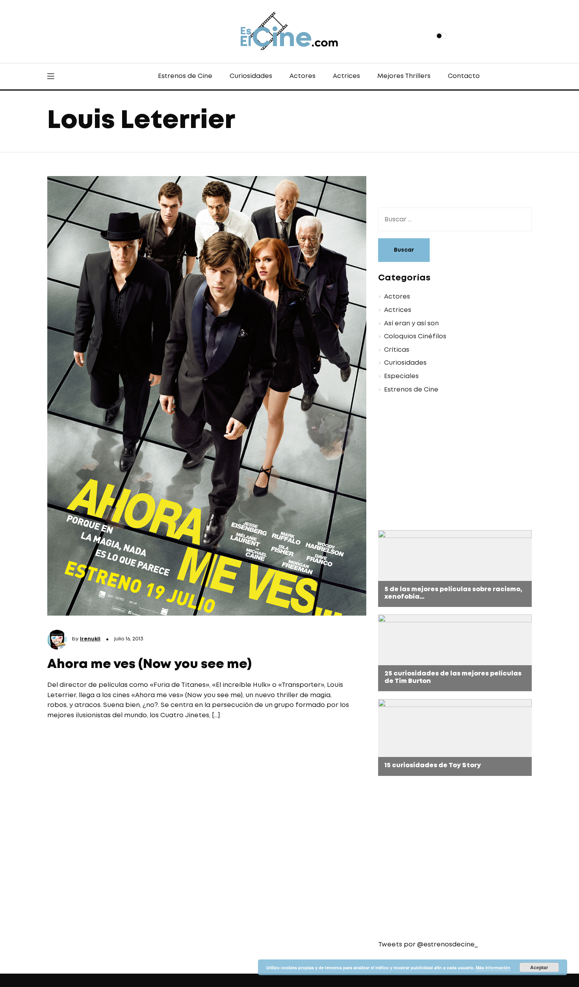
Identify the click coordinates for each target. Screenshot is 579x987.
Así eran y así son (411, 324)
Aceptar (539, 967)
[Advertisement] (449, 463)
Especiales (401, 376)
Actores (302, 76)
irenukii (90, 639)
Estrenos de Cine (185, 76)
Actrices (346, 76)
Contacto (464, 76)
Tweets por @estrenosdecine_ (428, 945)
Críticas (396, 350)
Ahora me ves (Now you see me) (149, 664)
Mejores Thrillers (404, 76)
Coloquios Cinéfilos (415, 337)
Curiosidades (251, 76)
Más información (493, 967)
